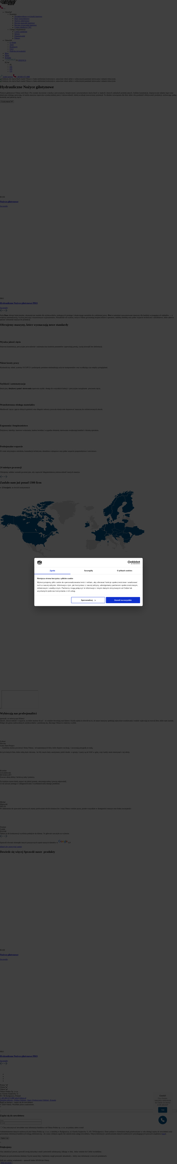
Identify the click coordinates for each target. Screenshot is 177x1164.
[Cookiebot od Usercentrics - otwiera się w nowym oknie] (129, 562)
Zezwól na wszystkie (123, 600)
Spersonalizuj (87, 600)
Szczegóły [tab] (88, 570)
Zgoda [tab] (52, 570)
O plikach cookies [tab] (124, 570)
